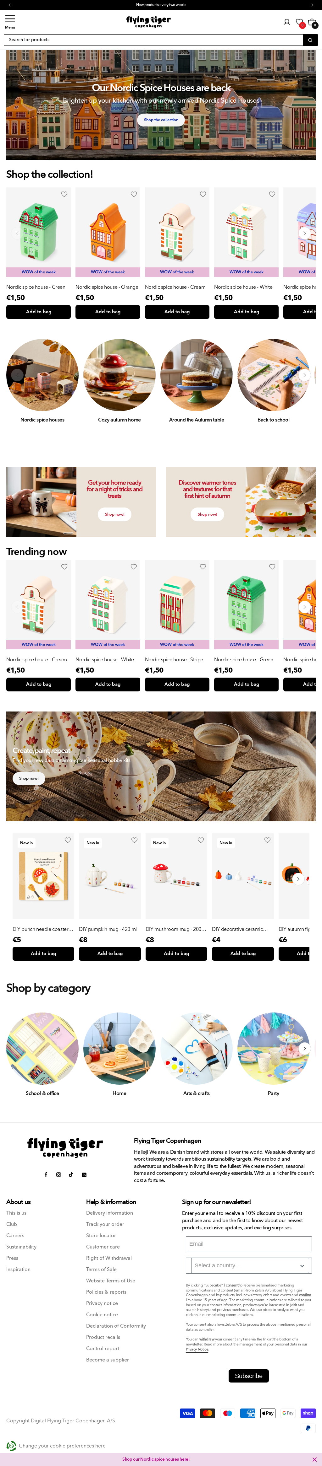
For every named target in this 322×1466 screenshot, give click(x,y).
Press (12, 1258)
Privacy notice (102, 1303)
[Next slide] (304, 607)
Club (11, 1224)
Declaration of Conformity (116, 1326)
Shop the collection (161, 119)
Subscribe (249, 1375)
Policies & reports (106, 1292)
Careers (15, 1235)
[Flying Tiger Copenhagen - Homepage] (148, 22)
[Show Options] (302, 1266)
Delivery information (109, 1213)
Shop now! (115, 514)
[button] (10, 22)
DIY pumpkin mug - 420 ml (107, 929)
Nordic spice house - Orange (106, 287)
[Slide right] (304, 233)
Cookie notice (102, 1315)
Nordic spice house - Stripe (174, 660)
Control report (102, 1348)
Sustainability (21, 1247)
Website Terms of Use (110, 1281)
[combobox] (250, 1265)
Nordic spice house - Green (35, 287)
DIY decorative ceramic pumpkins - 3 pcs (237, 929)
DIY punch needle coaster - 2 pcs (42, 929)
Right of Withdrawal (109, 1258)
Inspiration (18, 1269)
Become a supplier (107, 1360)
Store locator (101, 1235)
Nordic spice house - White (243, 287)
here (184, 1459)
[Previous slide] (17, 607)
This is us (16, 1213)
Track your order (105, 1224)
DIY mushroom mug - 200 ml (173, 929)
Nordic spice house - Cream (175, 287)
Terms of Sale (101, 1269)
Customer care (103, 1247)
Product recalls (103, 1337)
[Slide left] (17, 233)
